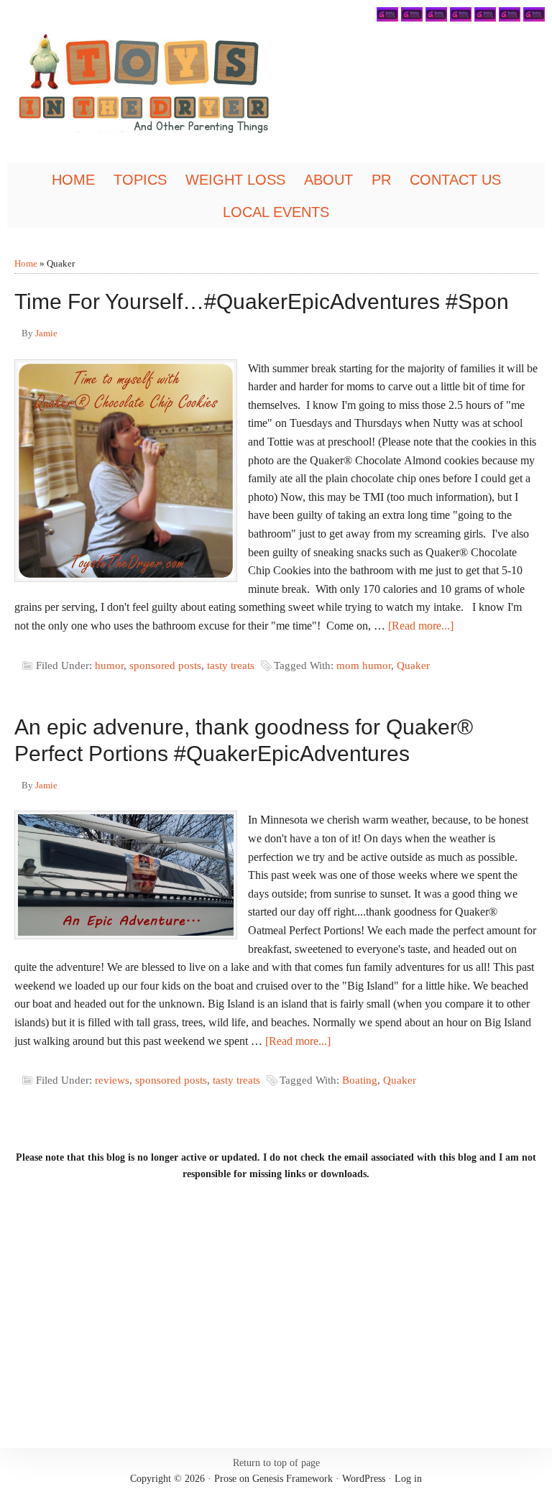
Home (73, 180)
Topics (136, 181)
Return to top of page (276, 1462)
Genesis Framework (292, 1478)
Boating (359, 1080)
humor (109, 665)
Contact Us (455, 180)
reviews (112, 1080)
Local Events (276, 212)
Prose (225, 1478)
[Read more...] (421, 625)
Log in (408, 1478)
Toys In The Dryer (169, 89)
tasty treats (230, 665)
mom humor (363, 665)
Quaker (413, 665)
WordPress (363, 1478)
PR (377, 181)
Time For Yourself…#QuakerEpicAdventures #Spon (261, 301)
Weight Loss (235, 180)
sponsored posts (165, 665)
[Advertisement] (276, 1311)
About (325, 181)
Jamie (46, 333)
